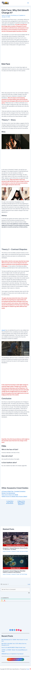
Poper (27, 669)
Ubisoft (3, 330)
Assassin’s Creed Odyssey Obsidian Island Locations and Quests (14, 571)
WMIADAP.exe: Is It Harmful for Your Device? (12, 653)
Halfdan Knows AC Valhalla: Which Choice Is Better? (14, 496)
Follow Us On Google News (15, 659)
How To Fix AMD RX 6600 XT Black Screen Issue (13, 647)
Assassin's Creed (15, 551)
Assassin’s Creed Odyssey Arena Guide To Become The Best (15, 548)
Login (28, 584)
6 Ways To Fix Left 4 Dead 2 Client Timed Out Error (21, 503)
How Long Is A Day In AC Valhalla (10, 494)
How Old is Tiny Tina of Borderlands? (9, 502)
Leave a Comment (6, 15)
